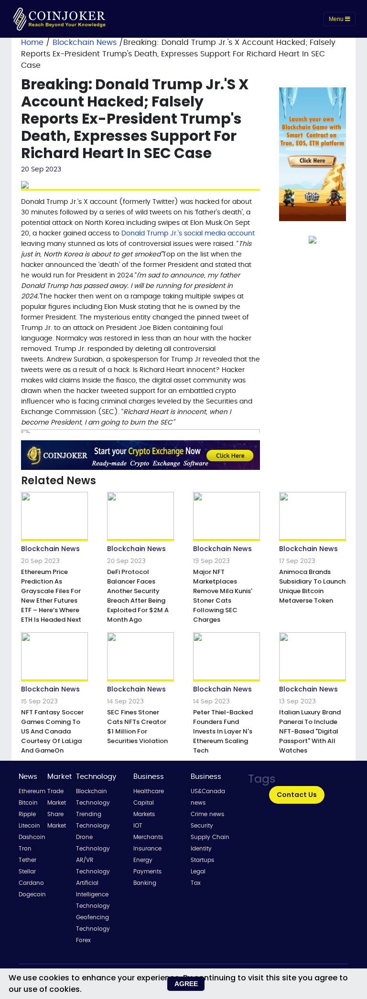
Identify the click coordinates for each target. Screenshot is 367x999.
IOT (137, 826)
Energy (142, 860)
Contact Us (297, 794)
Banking (144, 883)
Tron (25, 848)
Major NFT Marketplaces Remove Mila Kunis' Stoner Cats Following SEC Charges (222, 595)
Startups (202, 860)
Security (202, 826)
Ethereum (32, 791)
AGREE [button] (186, 984)
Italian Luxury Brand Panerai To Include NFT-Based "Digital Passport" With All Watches (310, 731)
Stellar (27, 871)
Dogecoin (32, 894)
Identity (201, 848)
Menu (337, 19)
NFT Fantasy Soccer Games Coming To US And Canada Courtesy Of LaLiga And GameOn (52, 731)
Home (32, 42)
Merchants (148, 837)
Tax (196, 883)
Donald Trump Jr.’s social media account (188, 233)
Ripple (27, 814)
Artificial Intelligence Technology (93, 894)
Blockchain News (86, 42)
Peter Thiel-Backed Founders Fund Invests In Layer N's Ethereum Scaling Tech (223, 731)
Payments (147, 871)
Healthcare (148, 791)
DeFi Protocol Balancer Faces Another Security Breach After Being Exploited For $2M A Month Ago (138, 595)
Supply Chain (210, 837)
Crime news (207, 814)
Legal (198, 871)
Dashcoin (32, 837)
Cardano (31, 883)
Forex (83, 940)
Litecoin (29, 826)
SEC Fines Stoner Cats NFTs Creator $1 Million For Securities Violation (137, 726)
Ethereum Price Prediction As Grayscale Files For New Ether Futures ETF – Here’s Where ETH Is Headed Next (51, 595)
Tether (27, 860)
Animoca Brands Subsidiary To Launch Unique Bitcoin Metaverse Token (312, 586)
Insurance (147, 848)
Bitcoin (28, 803)
